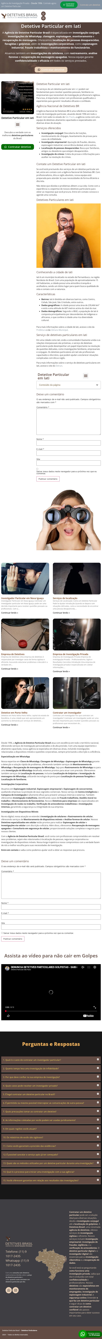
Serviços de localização (65, 598)
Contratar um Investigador (67, 712)
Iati (76, 89)
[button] (17, 124)
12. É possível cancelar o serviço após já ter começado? (30, 1154)
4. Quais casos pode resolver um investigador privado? (30, 1085)
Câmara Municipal (59, 330)
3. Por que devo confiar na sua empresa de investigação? (31, 1077)
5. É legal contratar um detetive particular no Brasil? (29, 1094)
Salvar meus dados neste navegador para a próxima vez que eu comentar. (66, 472)
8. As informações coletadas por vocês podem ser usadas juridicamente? (39, 1120)
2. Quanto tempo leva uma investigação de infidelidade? (31, 1068)
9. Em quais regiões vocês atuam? (20, 1128)
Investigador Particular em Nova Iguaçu (22, 598)
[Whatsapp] (43, 13)
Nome (40, 439)
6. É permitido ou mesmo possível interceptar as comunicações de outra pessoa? (43, 1103)
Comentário (42, 407)
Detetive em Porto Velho (14, 712)
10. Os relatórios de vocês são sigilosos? (23, 1137)
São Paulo (70, 117)
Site (38, 459)
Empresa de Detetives (13, 654)
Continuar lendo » (9, 612)
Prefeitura (41, 330)
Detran (59, 365)
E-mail (40, 449)
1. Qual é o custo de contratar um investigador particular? (32, 1060)
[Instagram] (43, 18)
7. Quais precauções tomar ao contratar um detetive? (29, 1111)
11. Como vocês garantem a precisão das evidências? (29, 1146)
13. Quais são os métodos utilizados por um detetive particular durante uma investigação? (48, 1163)
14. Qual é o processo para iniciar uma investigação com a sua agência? (38, 1171)
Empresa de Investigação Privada (70, 654)
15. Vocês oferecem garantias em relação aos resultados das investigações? (41, 1180)
